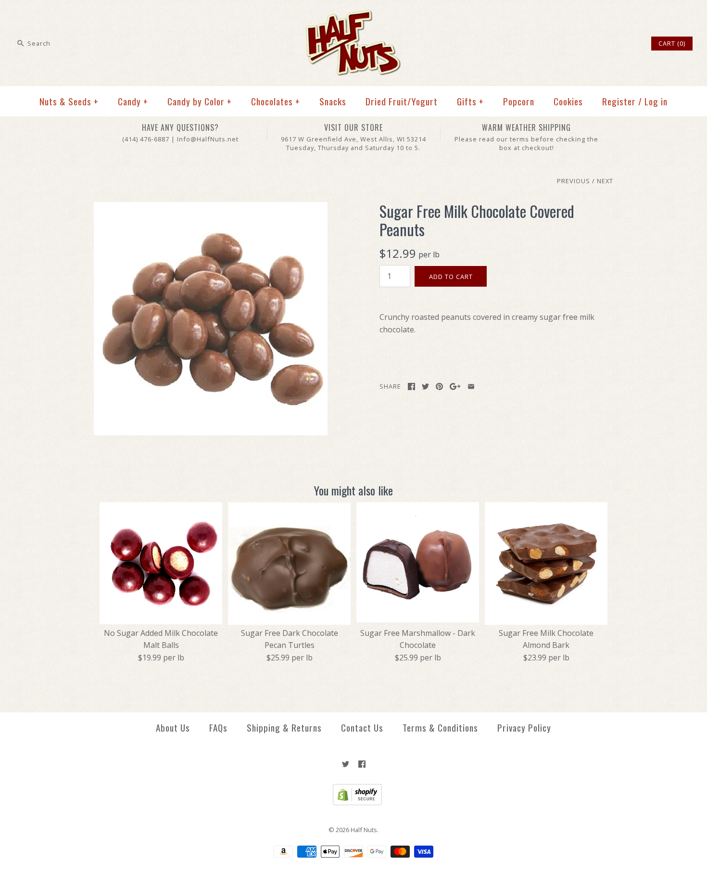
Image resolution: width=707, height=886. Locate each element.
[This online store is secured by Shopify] (354, 802)
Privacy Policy (524, 727)
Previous (573, 181)
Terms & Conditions (440, 727)
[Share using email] (471, 386)
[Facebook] (362, 764)
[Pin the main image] (439, 386)
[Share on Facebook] (411, 386)
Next (605, 181)
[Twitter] (345, 764)
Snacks (332, 101)
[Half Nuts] (353, 15)
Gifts (470, 101)
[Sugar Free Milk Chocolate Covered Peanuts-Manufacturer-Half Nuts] (211, 208)
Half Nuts (364, 829)
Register (619, 101)
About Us (173, 727)
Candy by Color (199, 101)
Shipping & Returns (284, 727)
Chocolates (275, 101)
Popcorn (518, 101)
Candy (133, 101)
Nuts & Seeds (69, 101)
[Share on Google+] (455, 386)
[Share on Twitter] (425, 386)
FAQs (218, 727)
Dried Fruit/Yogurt (402, 101)
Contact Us (362, 727)
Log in (656, 101)
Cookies (568, 101)
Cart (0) (671, 43)
